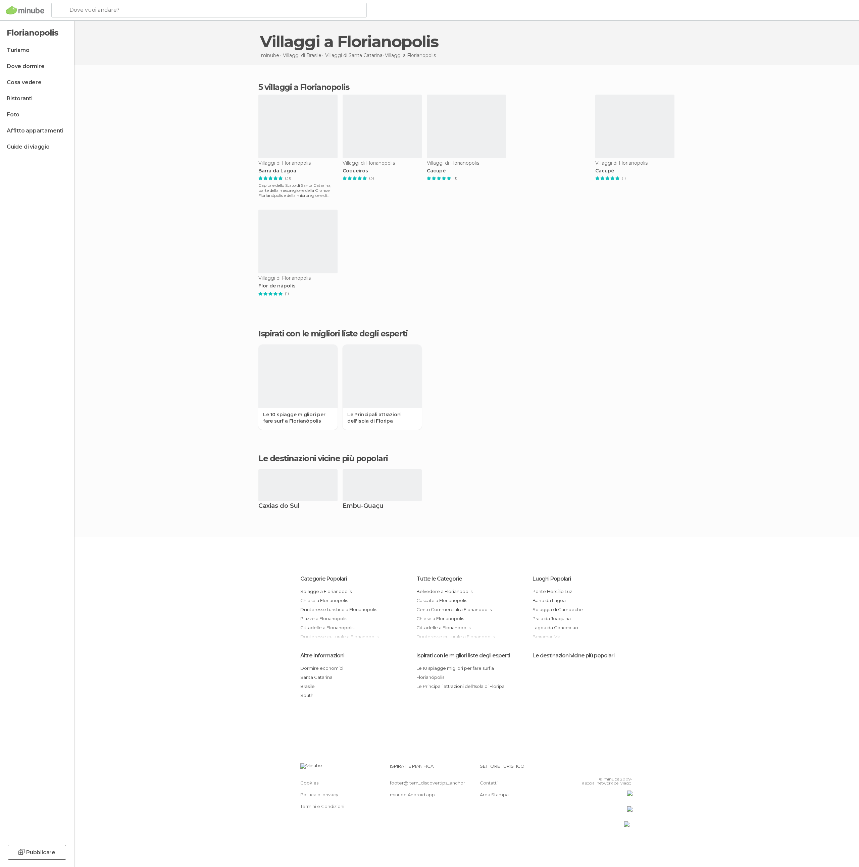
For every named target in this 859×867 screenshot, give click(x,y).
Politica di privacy (319, 794)
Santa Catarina (316, 677)
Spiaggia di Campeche (558, 609)
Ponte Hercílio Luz (552, 591)
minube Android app (412, 794)
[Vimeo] (616, 769)
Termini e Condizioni (322, 806)
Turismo (18, 50)
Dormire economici (321, 668)
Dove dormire (26, 66)
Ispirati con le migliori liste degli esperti (463, 655)
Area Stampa (494, 794)
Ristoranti (20, 98)
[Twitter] (605, 769)
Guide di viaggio (28, 147)
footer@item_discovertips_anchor (427, 782)
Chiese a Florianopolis (324, 600)
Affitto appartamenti (35, 130)
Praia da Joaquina (552, 618)
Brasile (307, 686)
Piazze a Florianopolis (323, 618)
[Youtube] (627, 769)
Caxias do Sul (279, 506)
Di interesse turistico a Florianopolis (338, 609)
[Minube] (25, 10)
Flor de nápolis (277, 286)
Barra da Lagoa (277, 171)
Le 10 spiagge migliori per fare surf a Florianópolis (294, 418)
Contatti (489, 782)
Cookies (309, 782)
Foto (13, 114)
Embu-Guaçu (363, 506)
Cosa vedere (24, 82)
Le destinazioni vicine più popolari (323, 458)
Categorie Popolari (323, 579)
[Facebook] (594, 769)
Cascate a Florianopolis (441, 600)
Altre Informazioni (322, 655)
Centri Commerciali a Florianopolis (454, 609)
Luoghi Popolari (552, 579)
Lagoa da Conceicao (555, 627)
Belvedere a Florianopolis (444, 591)
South (306, 695)
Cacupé (436, 171)
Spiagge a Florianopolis (326, 591)
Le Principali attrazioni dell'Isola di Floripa (374, 418)
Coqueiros (355, 171)
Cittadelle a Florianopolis (327, 627)
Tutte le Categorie (439, 579)
